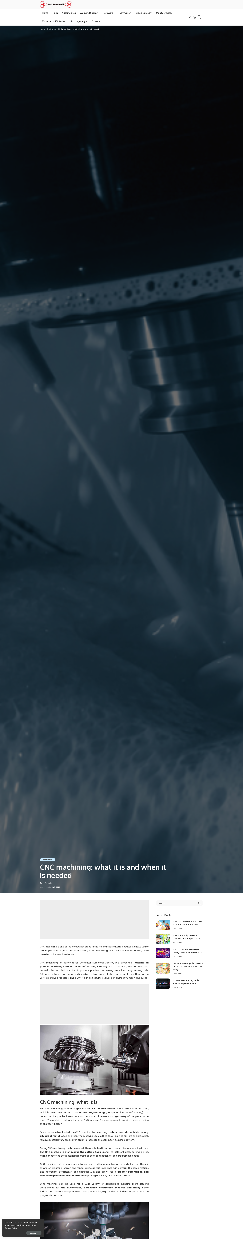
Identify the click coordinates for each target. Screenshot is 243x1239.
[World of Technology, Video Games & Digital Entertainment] (56, 4)
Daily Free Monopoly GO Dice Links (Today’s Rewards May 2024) (188, 966)
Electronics (47, 860)
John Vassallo (46, 883)
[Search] (199, 17)
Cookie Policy (11, 1228)
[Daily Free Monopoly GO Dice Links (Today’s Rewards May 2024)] (163, 968)
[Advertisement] (94, 919)
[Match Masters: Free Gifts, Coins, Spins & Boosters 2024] (163, 953)
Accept (33, 1233)
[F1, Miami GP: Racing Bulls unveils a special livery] (163, 984)
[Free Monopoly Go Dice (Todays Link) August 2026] (163, 939)
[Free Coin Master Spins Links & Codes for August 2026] (163, 925)
